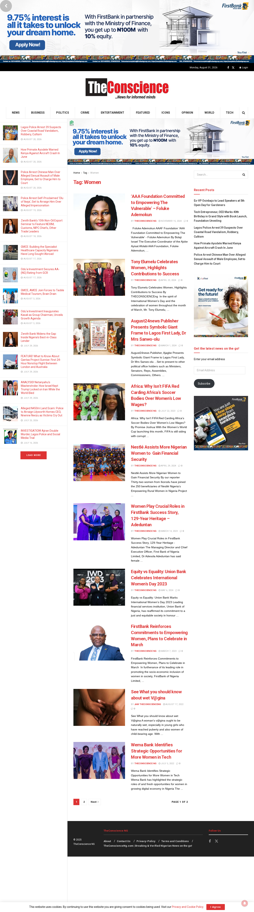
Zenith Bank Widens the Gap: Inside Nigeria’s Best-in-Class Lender (39, 337)
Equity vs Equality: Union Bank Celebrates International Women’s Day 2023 (158, 577)
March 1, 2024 (168, 345)
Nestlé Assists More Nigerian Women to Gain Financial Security (159, 453)
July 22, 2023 (167, 411)
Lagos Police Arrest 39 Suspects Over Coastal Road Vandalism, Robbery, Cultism (41, 131)
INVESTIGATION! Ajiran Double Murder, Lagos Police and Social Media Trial (40, 434)
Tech (229, 112)
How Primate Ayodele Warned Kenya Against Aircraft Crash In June (40, 153)
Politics (62, 112)
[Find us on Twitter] (233, 67)
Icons (166, 112)
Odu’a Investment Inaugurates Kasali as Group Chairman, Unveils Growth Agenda (42, 315)
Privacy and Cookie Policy (187, 906)
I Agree (215, 906)
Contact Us (123, 841)
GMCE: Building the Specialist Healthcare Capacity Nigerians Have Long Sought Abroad (39, 250)
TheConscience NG (145, 221)
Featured (143, 112)
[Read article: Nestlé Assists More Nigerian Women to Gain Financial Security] (99, 462)
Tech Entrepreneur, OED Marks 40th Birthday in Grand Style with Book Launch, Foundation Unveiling (220, 216)
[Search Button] (243, 112)
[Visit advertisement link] (127, 31)
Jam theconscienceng (147, 704)
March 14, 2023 (169, 531)
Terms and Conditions (175, 841)
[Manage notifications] (244, 903)
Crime (85, 112)
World (209, 112)
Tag (85, 172)
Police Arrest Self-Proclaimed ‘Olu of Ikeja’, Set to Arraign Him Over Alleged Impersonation (42, 201)
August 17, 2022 (174, 704)
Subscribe (204, 383)
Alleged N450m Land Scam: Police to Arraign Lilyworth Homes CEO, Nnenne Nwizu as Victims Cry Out (42, 412)
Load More (33, 455)
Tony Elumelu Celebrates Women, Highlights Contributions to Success (155, 268)
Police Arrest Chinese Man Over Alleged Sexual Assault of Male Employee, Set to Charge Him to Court (220, 259)
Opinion (187, 112)
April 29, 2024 (168, 465)
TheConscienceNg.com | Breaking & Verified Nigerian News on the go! (148, 845)
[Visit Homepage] (127, 89)
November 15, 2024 (171, 221)
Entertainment (112, 112)
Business (38, 112)
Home (76, 172)
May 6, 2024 (166, 590)
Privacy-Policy (146, 841)
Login (244, 67)
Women (94, 172)
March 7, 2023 (168, 651)
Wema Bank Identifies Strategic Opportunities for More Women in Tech (156, 751)
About (107, 841)
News (16, 112)
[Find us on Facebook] (228, 67)
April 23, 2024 (168, 280)
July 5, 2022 (167, 763)
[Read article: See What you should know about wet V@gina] (99, 707)
